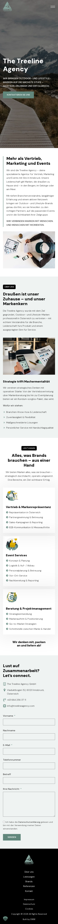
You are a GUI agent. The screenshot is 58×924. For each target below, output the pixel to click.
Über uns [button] (29, 871)
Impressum (29, 899)
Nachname (9, 730)
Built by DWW (29, 919)
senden (12, 837)
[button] (53, 6)
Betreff (7, 774)
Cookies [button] (29, 909)
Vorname (8, 715)
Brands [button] (29, 881)
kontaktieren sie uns (18, 95)
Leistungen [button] (29, 876)
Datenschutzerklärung (29, 822)
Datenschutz (29, 904)
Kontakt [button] (29, 891)
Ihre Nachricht (11, 788)
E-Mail (6, 745)
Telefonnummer (12, 759)
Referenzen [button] (29, 886)
